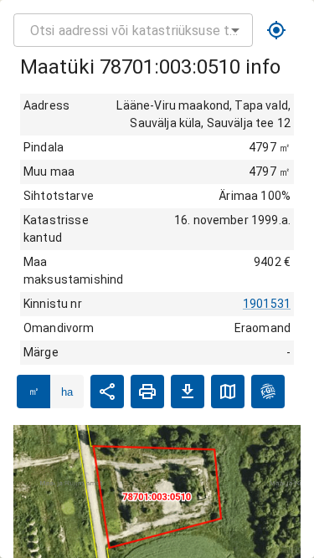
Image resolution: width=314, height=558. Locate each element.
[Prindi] (147, 391)
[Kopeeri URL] (107, 391)
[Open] (235, 30)
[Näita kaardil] (228, 391)
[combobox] (133, 30)
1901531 (267, 303)
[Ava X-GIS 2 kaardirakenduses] (268, 391)
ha (67, 392)
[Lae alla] (187, 391)
